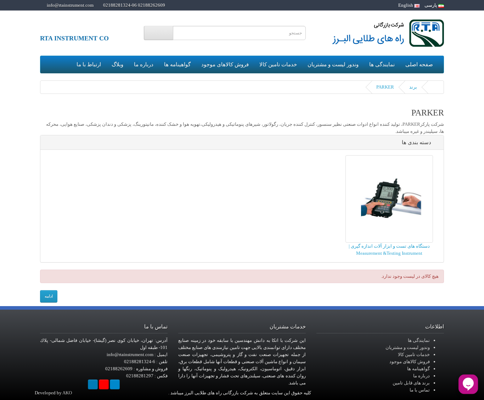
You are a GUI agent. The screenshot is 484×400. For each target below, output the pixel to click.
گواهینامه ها (177, 64)
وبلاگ (117, 64)
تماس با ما (420, 390)
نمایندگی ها (382, 64)
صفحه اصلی (419, 64)
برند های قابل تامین (411, 382)
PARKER (385, 87)
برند (413, 87)
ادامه (49, 296)
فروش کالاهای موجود (225, 64)
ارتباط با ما (89, 64)
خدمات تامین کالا (278, 64)
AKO (67, 392)
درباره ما (143, 64)
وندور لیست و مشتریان (333, 64)
